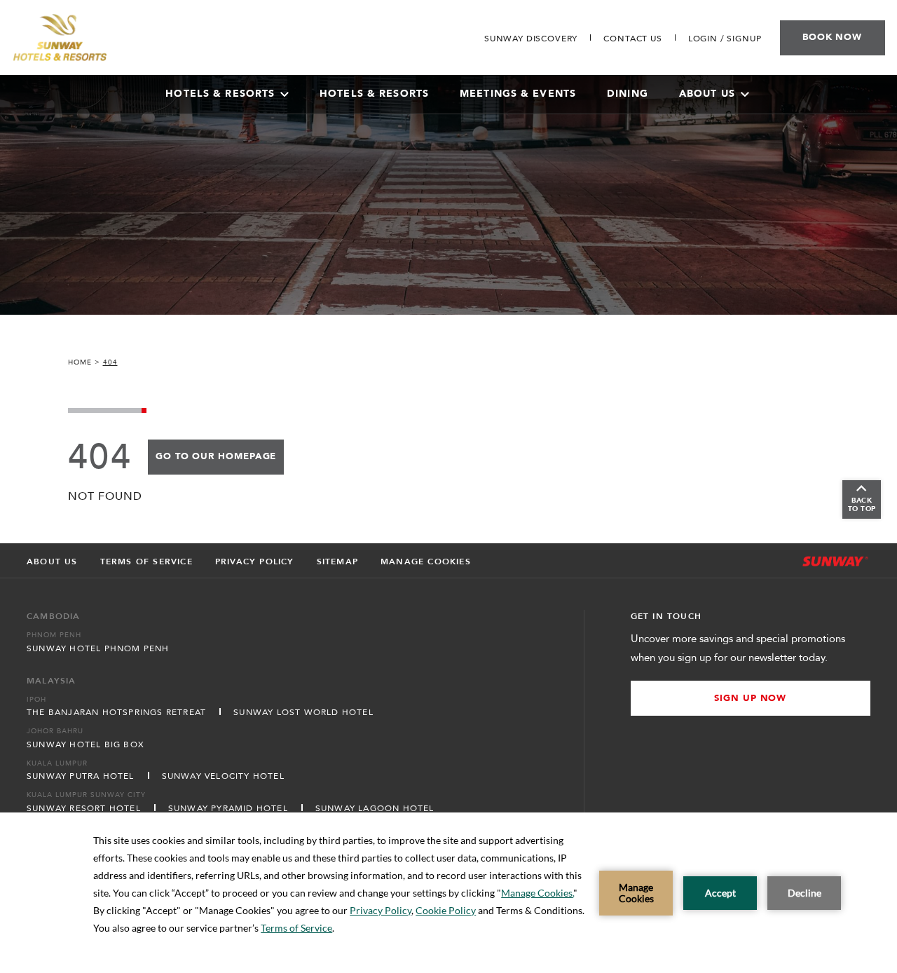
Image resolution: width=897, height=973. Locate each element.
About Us (707, 93)
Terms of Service (146, 561)
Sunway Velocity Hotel (223, 776)
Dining (627, 93)
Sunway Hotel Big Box (85, 744)
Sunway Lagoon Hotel (374, 808)
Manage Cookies (426, 561)
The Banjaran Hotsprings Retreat (116, 712)
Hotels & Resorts (374, 93)
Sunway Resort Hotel (84, 808)
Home (80, 362)
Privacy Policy (254, 561)
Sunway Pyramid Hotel (228, 808)
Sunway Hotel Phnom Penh (98, 648)
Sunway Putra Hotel (81, 776)
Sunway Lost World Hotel (303, 712)
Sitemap (337, 561)
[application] (448, 892)
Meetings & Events (518, 93)
